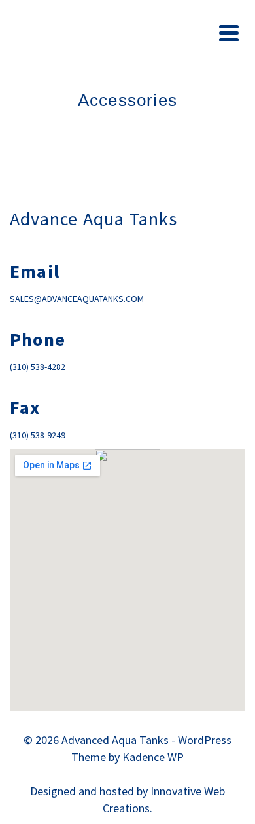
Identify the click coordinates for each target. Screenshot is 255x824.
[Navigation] (228, 33)
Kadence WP (153, 756)
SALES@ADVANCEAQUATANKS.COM (77, 299)
